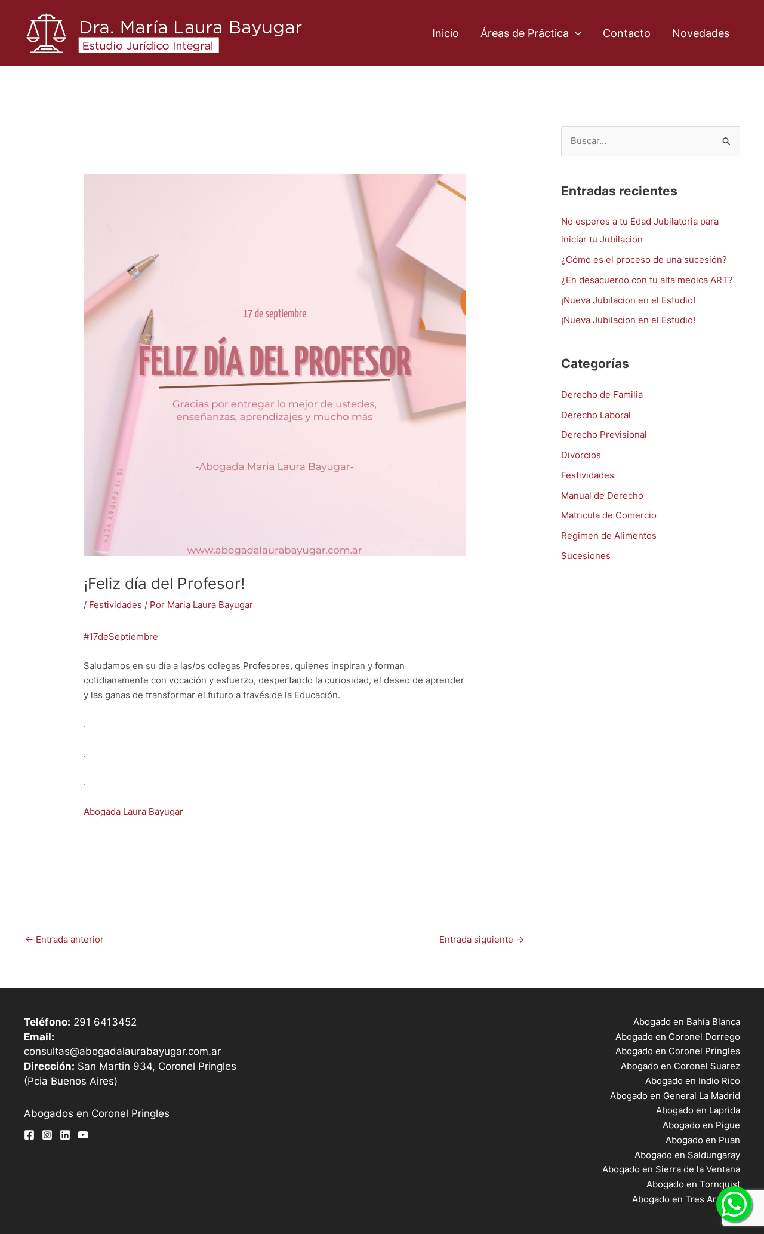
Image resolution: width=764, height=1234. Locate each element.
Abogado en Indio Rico (692, 1080)
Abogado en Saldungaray (687, 1155)
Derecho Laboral (596, 414)
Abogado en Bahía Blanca (686, 1021)
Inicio (445, 33)
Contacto (627, 33)
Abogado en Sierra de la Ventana (671, 1169)
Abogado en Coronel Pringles (677, 1051)
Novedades (700, 33)
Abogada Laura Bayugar (133, 811)
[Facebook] (29, 1134)
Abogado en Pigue (701, 1125)
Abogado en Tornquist (693, 1184)
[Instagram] (47, 1134)
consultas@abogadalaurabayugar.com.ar (122, 1051)
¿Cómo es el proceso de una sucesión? (644, 259)
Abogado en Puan (703, 1140)
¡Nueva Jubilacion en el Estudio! (628, 300)
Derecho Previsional (604, 434)
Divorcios (581, 455)
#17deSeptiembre (121, 636)
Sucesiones (586, 555)
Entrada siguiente (481, 939)
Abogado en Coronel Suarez (680, 1066)
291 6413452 (105, 1022)
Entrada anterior (64, 939)
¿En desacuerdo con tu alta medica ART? (647, 280)
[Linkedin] (65, 1134)
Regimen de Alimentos (609, 535)
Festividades (115, 604)
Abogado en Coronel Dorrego (677, 1036)
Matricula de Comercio (609, 515)
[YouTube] (83, 1134)
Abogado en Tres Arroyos (686, 1199)
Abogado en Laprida (698, 1110)
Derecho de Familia (602, 394)
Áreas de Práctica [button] (524, 33)
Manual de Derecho (602, 495)
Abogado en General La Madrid (675, 1095)
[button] (575, 33)
